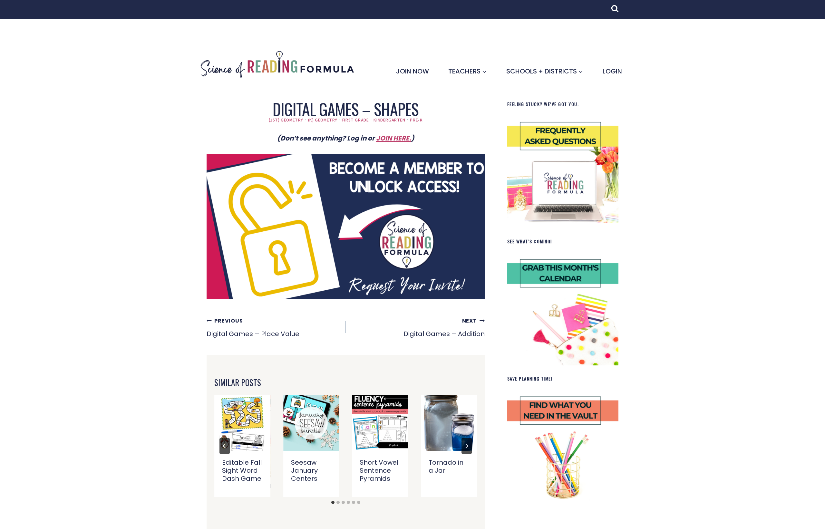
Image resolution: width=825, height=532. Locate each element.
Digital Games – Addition (444, 327)
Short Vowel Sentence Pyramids (379, 470)
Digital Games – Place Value (253, 327)
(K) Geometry (322, 119)
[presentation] (242, 423)
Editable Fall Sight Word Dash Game (242, 470)
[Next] (466, 446)
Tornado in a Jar (446, 466)
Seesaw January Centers (304, 470)
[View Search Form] (618, 12)
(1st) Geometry (286, 119)
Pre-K (416, 119)
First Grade (355, 119)
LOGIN (612, 71)
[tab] (333, 502)
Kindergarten (389, 119)
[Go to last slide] (224, 446)
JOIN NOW (412, 71)
